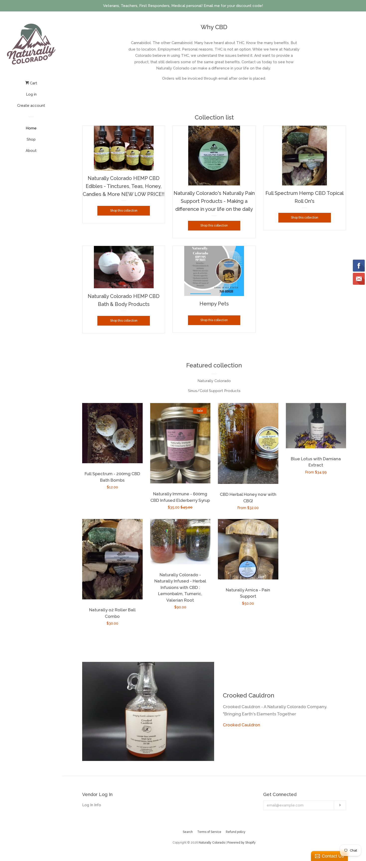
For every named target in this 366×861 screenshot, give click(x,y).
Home (31, 128)
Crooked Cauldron (241, 724)
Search (188, 832)
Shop (31, 139)
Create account (31, 105)
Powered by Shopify (241, 842)
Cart (33, 83)
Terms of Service (209, 832)
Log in (31, 94)
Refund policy (235, 832)
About (31, 150)
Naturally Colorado (212, 842)
